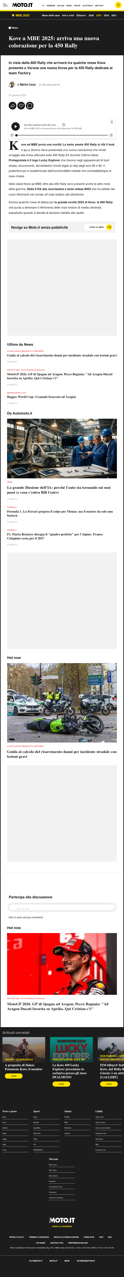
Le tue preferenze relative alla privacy (50, 1271)
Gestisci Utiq (56, 1243)
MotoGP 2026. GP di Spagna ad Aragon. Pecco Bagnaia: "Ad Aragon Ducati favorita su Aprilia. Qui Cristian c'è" (60, 376)
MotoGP (36, 1122)
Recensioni (99, 1139)
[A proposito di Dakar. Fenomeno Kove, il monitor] (23, 1049)
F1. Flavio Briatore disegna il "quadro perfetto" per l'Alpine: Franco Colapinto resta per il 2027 (55, 536)
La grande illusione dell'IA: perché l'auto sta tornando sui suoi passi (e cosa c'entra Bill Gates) (59, 490)
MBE (66, 1122)
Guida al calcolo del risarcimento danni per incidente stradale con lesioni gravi (62, 355)
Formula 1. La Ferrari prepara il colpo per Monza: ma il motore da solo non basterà (60, 513)
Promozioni (52, 1192)
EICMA (66, 1117)
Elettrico (5, 1128)
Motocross (37, 1133)
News (15, 27)
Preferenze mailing (78, 1243)
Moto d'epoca (53, 1176)
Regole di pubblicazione (66, 1237)
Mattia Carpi (28, 84)
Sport (36, 1111)
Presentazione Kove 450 (68, 1059)
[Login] (118, 5)
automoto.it (35, 1260)
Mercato (53, 1159)
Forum (4, 1150)
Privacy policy (16, 1237)
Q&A (96, 1144)
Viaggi (4, 1139)
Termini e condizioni (39, 1237)
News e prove (9, 1111)
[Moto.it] (22, 5)
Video (4, 1144)
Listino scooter (100, 1122)
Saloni (67, 1111)
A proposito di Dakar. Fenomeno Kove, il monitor (23, 1067)
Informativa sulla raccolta (14, 1271)
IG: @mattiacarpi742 (49, 84)
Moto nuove (53, 1165)
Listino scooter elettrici (103, 1128)
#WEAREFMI (37, 1150)
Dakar (35, 1139)
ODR (101, 1237)
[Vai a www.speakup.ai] (112, 122)
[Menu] (5, 5)
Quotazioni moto (100, 1133)
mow (67, 1260)
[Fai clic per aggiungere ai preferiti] (21, 105)
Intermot (67, 1133)
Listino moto (99, 1117)
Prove (4, 1122)
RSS (110, 1237)
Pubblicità (89, 1237)
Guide (4, 1133)
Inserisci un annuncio (56, 1198)
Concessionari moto (55, 1187)
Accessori (52, 1181)
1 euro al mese (96, 227)
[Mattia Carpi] (12, 84)
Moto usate (53, 1170)
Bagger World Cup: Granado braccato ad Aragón (41, 397)
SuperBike (36, 1128)
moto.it (53, 1260)
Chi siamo (40, 1243)
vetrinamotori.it (86, 1260)
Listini (98, 1111)
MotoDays (67, 1128)
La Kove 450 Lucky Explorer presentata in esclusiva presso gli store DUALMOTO (69, 1071)
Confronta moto (100, 1150)
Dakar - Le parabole (19, 1059)
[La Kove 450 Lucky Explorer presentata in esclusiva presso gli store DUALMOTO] (71, 1049)
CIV (34, 1144)
